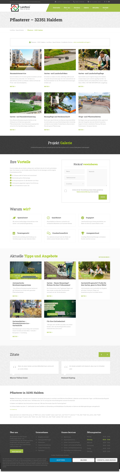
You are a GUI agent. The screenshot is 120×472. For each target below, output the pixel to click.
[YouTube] (109, 1)
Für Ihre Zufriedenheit (56, 321)
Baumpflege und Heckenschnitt (57, 117)
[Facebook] (105, 1)
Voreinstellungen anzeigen (106, 460)
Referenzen (41, 442)
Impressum (41, 450)
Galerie (86, 8)
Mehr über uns (16, 451)
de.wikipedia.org (13, 409)
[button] (106, 354)
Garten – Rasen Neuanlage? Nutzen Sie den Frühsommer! (58, 284)
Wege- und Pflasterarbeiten (89, 117)
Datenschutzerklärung (83, 192)
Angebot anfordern (43, 437)
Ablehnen (83, 460)
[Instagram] (107, 1)
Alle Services (67, 437)
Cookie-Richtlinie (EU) (44, 447)
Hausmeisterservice (18, 73)
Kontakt (105, 8)
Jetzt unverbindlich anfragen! (81, 42)
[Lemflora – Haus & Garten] (20, 8)
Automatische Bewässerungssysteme (22, 284)
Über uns (67, 8)
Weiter (15, 296)
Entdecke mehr (104, 257)
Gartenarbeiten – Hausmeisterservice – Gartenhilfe (21, 323)
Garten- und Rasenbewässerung (23, 117)
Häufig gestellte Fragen (44, 439)
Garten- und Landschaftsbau (55, 73)
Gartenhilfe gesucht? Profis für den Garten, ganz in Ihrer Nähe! (93, 284)
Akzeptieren (61, 460)
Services (77, 8)
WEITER (12, 86)
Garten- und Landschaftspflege (91, 73)
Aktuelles (96, 8)
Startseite (56, 8)
